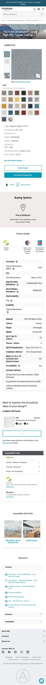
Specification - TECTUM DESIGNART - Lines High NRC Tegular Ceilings (22, 581)
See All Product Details (13, 160)
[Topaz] (36, 112)
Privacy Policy (13, 660)
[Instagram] (21, 652)
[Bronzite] (17, 93)
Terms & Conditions (22, 657)
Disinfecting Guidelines (16, 597)
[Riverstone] (17, 112)
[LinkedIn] (28, 652)
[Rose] (23, 112)
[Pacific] (36, 106)
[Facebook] (3, 652)
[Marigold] (4, 106)
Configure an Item (24, 82)
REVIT (12, 185)
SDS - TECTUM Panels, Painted (18, 601)
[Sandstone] (30, 112)
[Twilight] (4, 119)
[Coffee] (23, 93)
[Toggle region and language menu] (38, 9)
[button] (41, 680)
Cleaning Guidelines (15, 593)
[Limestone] (36, 99)
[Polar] (4, 112)
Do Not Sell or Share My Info (30, 660)
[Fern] (36, 93)
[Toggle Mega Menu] (43, 9)
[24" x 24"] (7, 68)
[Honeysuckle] (17, 99)
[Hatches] (7, 61)
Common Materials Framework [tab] (16, 462)
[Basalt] (4, 93)
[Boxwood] (10, 93)
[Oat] (23, 106)
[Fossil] (4, 99)
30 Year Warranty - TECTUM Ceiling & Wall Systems (22, 606)
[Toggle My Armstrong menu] (34, 9)
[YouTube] (9, 652)
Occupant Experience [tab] (13, 467)
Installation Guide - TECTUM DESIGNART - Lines (22, 587)
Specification (26, 185)
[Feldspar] (30, 93)
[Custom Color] (10, 119)
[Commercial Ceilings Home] (7, 9)
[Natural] (17, 106)
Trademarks (8, 657)
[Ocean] (30, 106)
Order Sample (23, 168)
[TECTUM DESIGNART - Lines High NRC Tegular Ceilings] (7, 54)
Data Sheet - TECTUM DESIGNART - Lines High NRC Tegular (22, 575)
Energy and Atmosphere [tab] (14, 471)
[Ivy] (23, 99)
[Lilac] (30, 99)
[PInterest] (15, 652)
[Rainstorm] (10, 112)
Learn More (10, 487)
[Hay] (10, 99)
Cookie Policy (36, 657)
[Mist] (10, 106)
